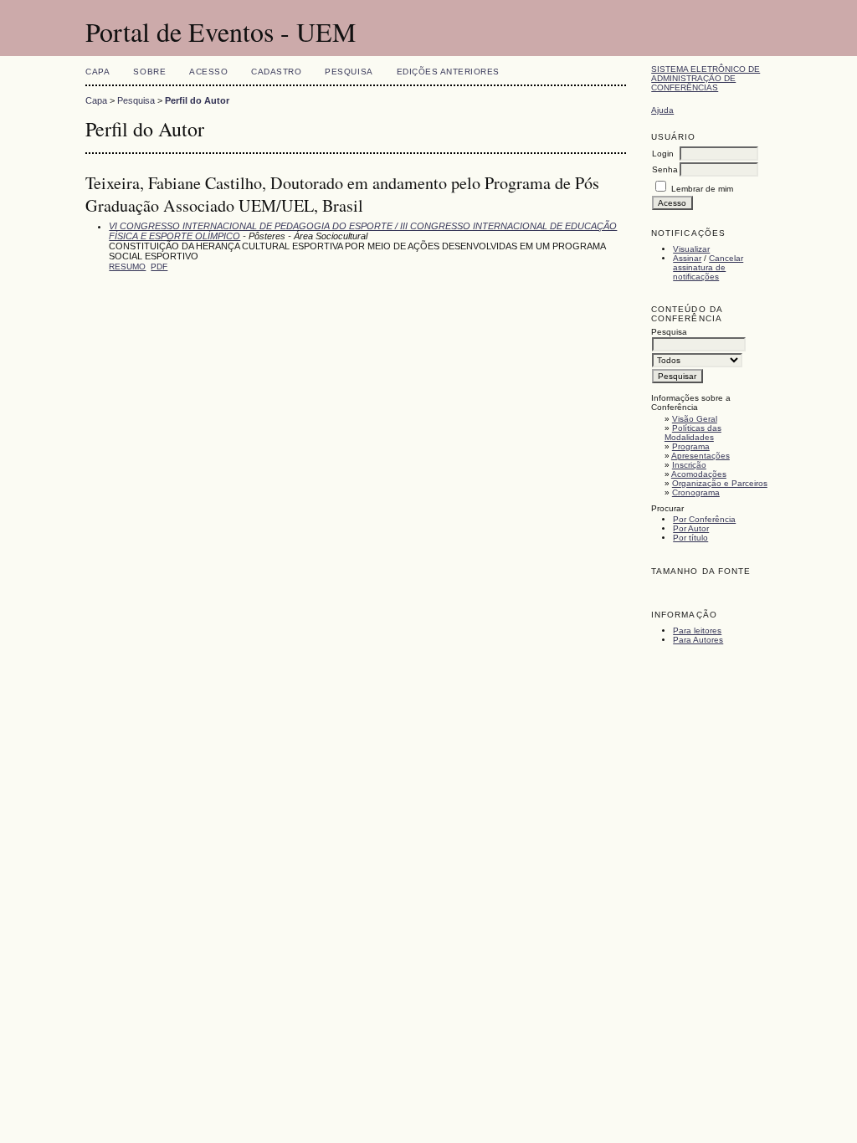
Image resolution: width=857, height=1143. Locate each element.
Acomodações (698, 474)
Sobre (149, 71)
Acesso (208, 71)
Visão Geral (694, 418)
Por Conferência (704, 519)
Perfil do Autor (197, 100)
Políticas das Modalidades (693, 432)
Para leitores (697, 630)
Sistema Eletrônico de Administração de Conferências (705, 78)
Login (663, 153)
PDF (159, 266)
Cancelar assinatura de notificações (708, 267)
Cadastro (276, 71)
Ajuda (662, 110)
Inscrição (689, 464)
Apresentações (700, 455)
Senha (665, 169)
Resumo (127, 266)
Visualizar (691, 249)
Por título (690, 537)
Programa (691, 446)
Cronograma (696, 492)
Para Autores (698, 639)
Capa (97, 71)
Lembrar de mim (702, 188)
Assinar (687, 258)
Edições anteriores (448, 71)
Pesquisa (348, 71)
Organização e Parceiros (719, 483)
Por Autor (691, 528)
